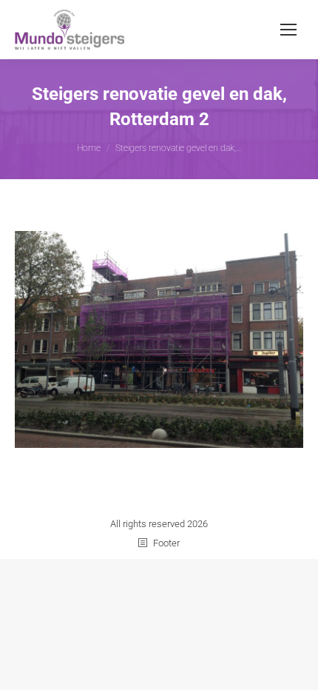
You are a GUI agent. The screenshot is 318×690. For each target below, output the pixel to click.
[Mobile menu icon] (288, 29)
